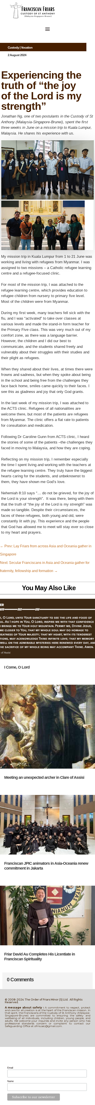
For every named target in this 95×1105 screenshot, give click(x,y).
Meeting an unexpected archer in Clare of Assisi (44, 777)
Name (10, 1081)
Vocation (26, 47)
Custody (13, 47)
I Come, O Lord (17, 667)
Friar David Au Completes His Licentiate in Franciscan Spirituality (39, 956)
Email (10, 1067)
